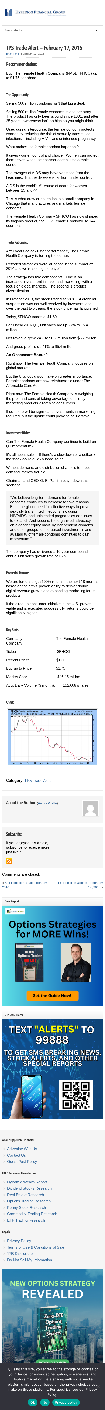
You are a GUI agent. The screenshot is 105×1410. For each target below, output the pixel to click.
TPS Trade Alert (37, 780)
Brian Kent (12, 53)
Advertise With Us (22, 1149)
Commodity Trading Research (32, 1214)
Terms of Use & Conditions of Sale (35, 1247)
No (45, 1402)
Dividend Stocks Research (29, 1188)
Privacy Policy (19, 1241)
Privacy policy (66, 1402)
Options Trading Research (29, 1201)
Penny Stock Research (26, 1207)
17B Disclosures (21, 1253)
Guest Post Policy (22, 1161)
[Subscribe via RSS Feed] (9, 861)
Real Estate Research (25, 1195)
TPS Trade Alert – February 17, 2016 (44, 47)
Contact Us (16, 1155)
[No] (98, 1386)
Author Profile (47, 803)
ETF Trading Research (26, 1220)
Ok (32, 1402)
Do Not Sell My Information (29, 1260)
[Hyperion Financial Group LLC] (52, 17)
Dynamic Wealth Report (27, 1182)
